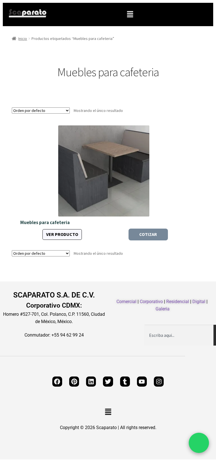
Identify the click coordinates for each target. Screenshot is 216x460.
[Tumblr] (125, 381)
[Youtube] (142, 381)
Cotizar (148, 234)
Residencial (177, 301)
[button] (130, 14)
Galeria (163, 309)
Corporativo (151, 301)
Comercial (126, 301)
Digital (198, 301)
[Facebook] (57, 381)
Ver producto (62, 234)
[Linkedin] (91, 381)
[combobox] (179, 335)
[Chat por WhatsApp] (199, 443)
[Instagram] (159, 381)
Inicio (22, 38)
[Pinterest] (74, 381)
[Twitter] (108, 381)
